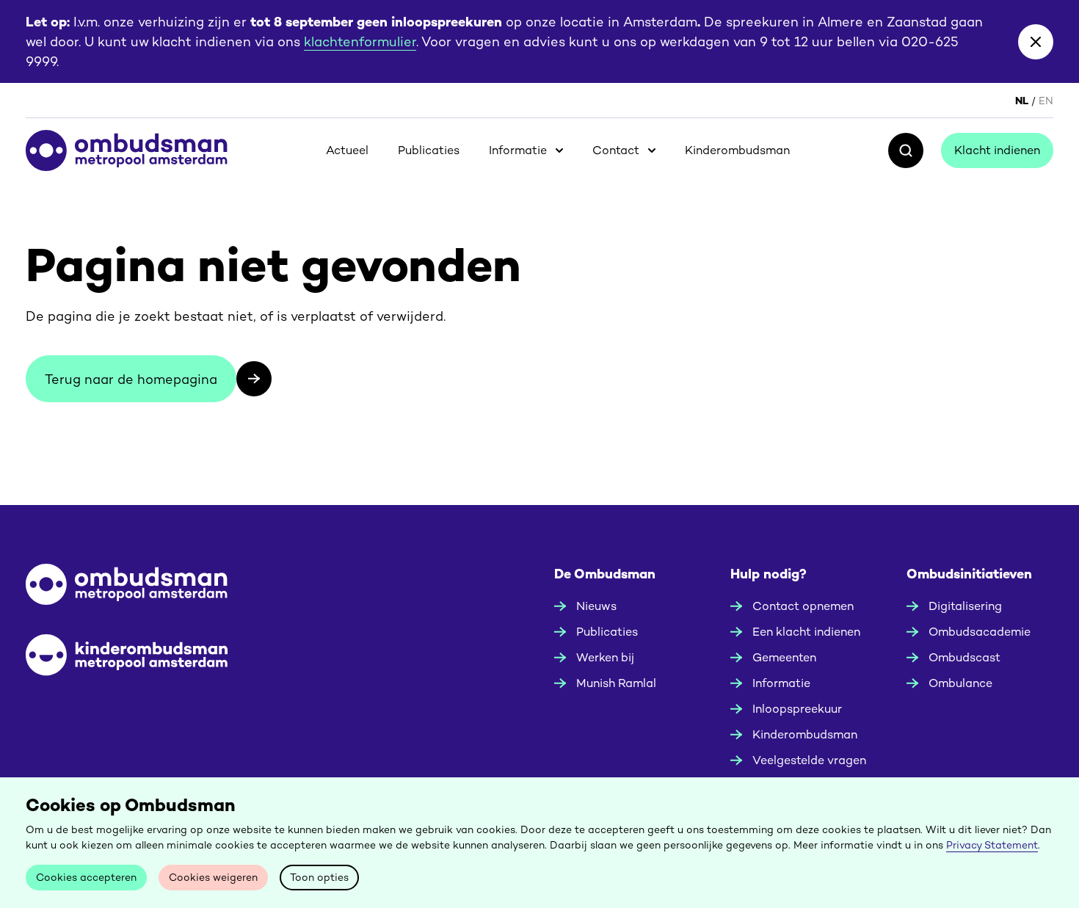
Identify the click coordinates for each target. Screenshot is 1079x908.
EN (1046, 100)
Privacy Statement (992, 844)
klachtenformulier (360, 41)
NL (1021, 100)
